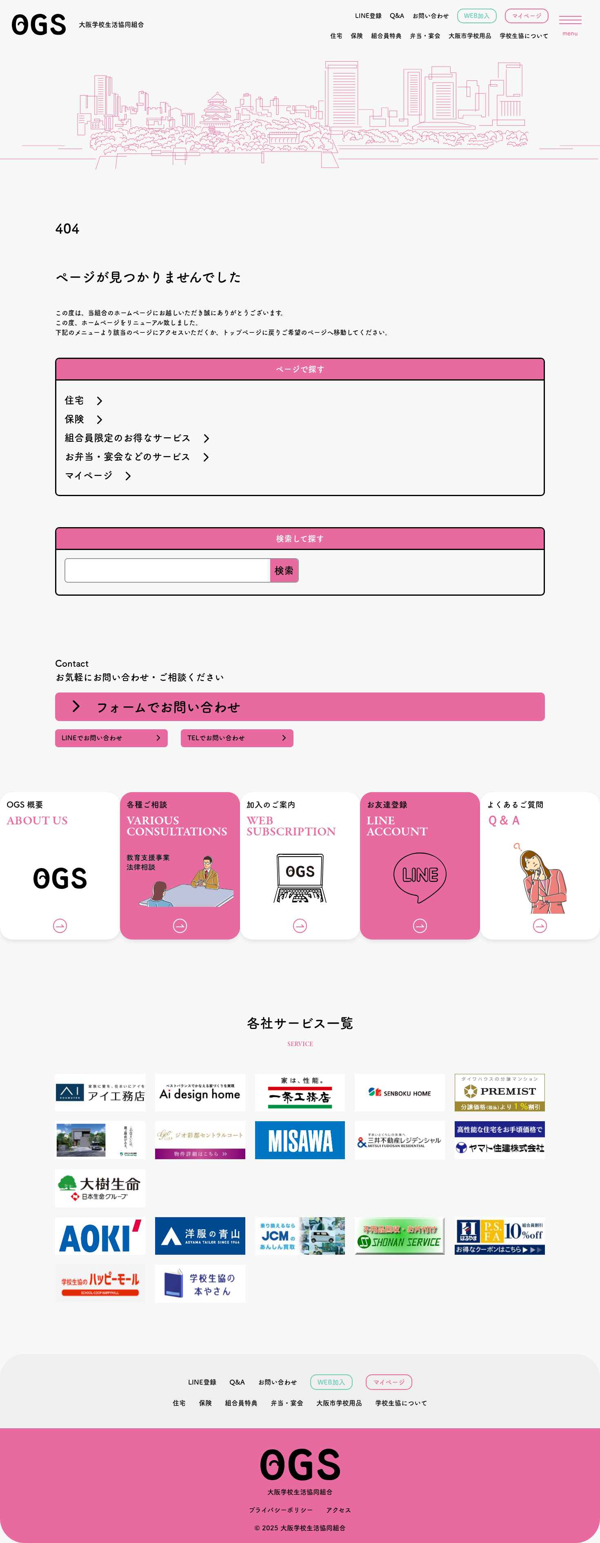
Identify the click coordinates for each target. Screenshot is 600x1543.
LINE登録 (368, 16)
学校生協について (524, 36)
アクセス (338, 1510)
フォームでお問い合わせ (161, 707)
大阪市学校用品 (470, 36)
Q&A (397, 16)
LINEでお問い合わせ (95, 738)
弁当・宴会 (425, 36)
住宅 (336, 36)
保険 (357, 36)
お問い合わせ (430, 16)
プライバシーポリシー (281, 1510)
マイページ (527, 16)
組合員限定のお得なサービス (132, 438)
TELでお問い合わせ (219, 738)
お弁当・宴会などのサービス (132, 456)
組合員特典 (386, 36)
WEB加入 (477, 16)
